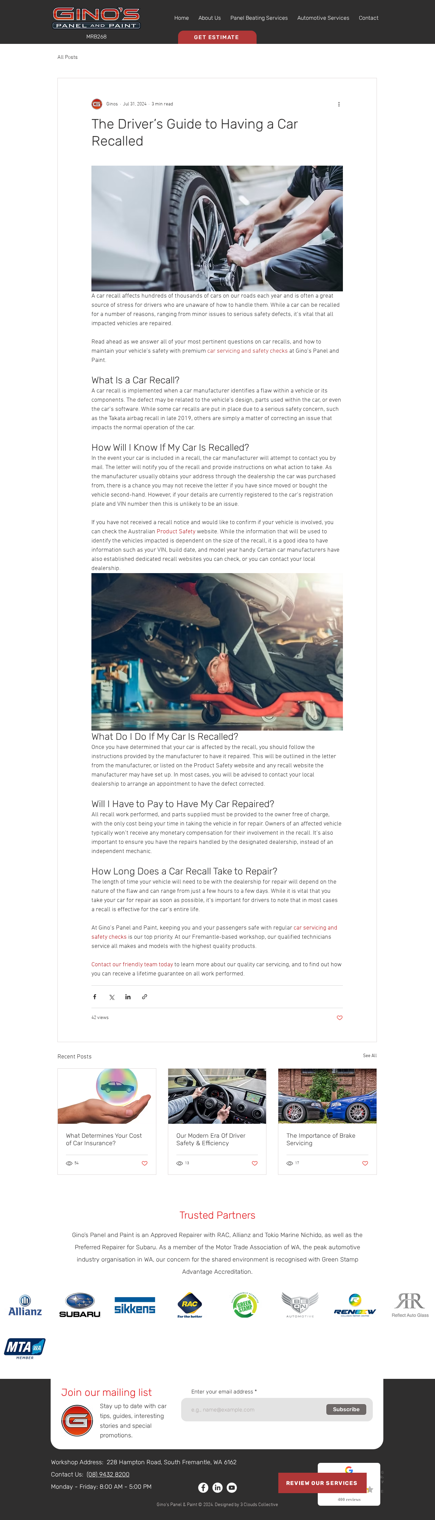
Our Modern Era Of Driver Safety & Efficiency (210, 1139)
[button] (259, 18)
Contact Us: (67, 1474)
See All (370, 1056)
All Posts (67, 57)
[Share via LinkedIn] (128, 996)
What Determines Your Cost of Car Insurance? (104, 1139)
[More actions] (339, 104)
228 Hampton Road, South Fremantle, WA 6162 (172, 1462)
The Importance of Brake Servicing (320, 1139)
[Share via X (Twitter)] (111, 996)
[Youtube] (232, 1488)
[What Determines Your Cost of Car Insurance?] (107, 1096)
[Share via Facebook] (94, 996)
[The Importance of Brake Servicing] (327, 1096)
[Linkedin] (217, 1488)
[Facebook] (203, 1488)
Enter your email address (222, 1391)
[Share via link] (144, 996)
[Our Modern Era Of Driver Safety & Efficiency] (217, 1096)
